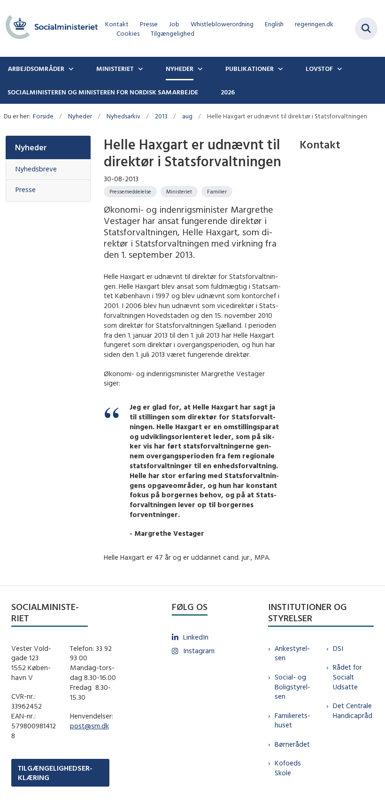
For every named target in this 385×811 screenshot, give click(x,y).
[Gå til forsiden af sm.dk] (49, 28)
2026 (228, 92)
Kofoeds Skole (288, 767)
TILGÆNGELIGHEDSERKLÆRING (55, 772)
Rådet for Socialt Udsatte (347, 677)
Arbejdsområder (36, 68)
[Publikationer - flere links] (279, 68)
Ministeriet (115, 68)
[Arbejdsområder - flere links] (70, 68)
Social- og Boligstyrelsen (292, 686)
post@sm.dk (89, 725)
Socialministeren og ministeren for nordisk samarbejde (103, 92)
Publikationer (249, 68)
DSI (338, 648)
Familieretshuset (292, 720)
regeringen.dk (314, 24)
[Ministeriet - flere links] (139, 68)
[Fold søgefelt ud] (366, 28)
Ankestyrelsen (292, 653)
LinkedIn (195, 637)
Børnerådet (292, 744)
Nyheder (179, 68)
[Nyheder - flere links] (199, 68)
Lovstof (319, 68)
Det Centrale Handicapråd (352, 710)
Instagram (199, 650)
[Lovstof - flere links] (338, 68)
